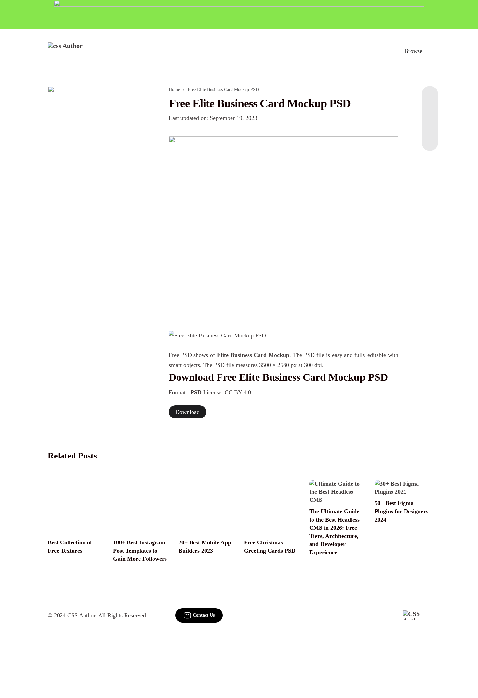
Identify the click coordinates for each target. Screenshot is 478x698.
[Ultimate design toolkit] (283, 226)
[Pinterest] (430, 125)
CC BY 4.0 (238, 392)
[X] (430, 138)
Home (174, 89)
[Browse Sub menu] (428, 51)
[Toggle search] (385, 51)
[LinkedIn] (430, 112)
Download (187, 412)
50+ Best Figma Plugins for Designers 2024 (401, 511)
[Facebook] (430, 99)
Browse (413, 51)
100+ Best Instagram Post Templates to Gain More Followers (140, 550)
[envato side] (96, 183)
